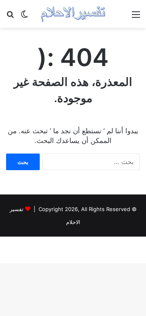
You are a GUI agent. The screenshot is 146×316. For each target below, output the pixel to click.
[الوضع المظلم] (24, 17)
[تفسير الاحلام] (73, 14)
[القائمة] (136, 17)
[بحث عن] (10, 17)
